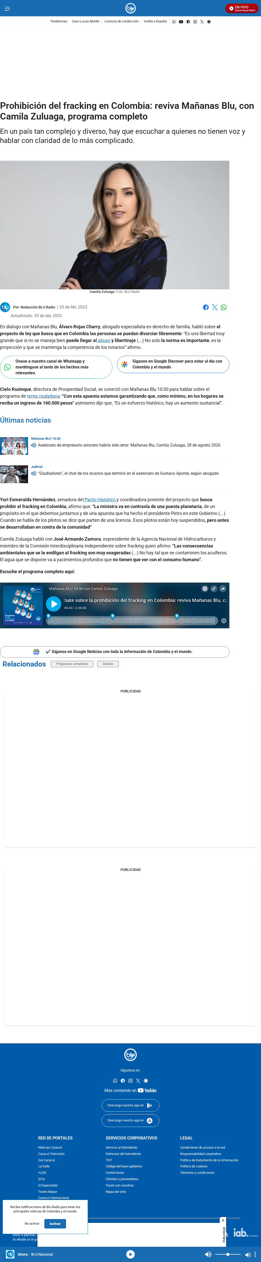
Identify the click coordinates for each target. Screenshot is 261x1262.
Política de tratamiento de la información (209, 1160)
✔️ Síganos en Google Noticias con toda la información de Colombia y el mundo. (119, 651)
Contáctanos (115, 1173)
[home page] (130, 8)
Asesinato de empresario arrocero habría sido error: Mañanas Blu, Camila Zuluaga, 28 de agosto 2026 (129, 445)
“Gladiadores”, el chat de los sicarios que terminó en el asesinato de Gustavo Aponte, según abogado (128, 473)
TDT (109, 1160)
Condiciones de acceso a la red (202, 1147)
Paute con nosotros (120, 1185)
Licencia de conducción (122, 21)
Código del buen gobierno (124, 1166)
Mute (208, 1254)
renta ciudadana (43, 396)
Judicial (36, 467)
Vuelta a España (155, 21)
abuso (103, 340)
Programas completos (72, 664)
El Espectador (48, 1185)
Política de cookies (193, 1166)
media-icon (130, 1254)
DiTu (41, 1179)
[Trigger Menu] (7, 8)
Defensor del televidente (123, 1154)
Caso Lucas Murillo (85, 21)
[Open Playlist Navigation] (255, 1254)
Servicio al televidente (121, 1147)
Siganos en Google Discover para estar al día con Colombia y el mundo (177, 364)
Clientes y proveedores (122, 1179)
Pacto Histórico (100, 499)
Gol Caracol (46, 1160)
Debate (108, 664)
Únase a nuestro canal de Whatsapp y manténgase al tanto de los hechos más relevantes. (52, 367)
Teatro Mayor (47, 1191)
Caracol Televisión (51, 1154)
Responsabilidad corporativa (200, 1154)
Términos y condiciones (197, 1173)
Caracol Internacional (53, 1198)
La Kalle (44, 1166)
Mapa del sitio (116, 1191)
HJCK (42, 1173)
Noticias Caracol (50, 1147)
